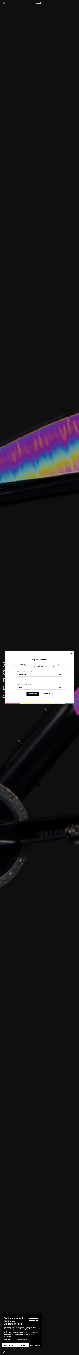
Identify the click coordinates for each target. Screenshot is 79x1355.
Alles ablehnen (8, 1345)
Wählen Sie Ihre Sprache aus (24, 684)
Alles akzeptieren (35, 1345)
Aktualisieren (33, 694)
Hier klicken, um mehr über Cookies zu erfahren (16, 1339)
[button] (4, 1351)
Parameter (22, 1345)
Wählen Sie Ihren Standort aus (25, 671)
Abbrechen (46, 694)
